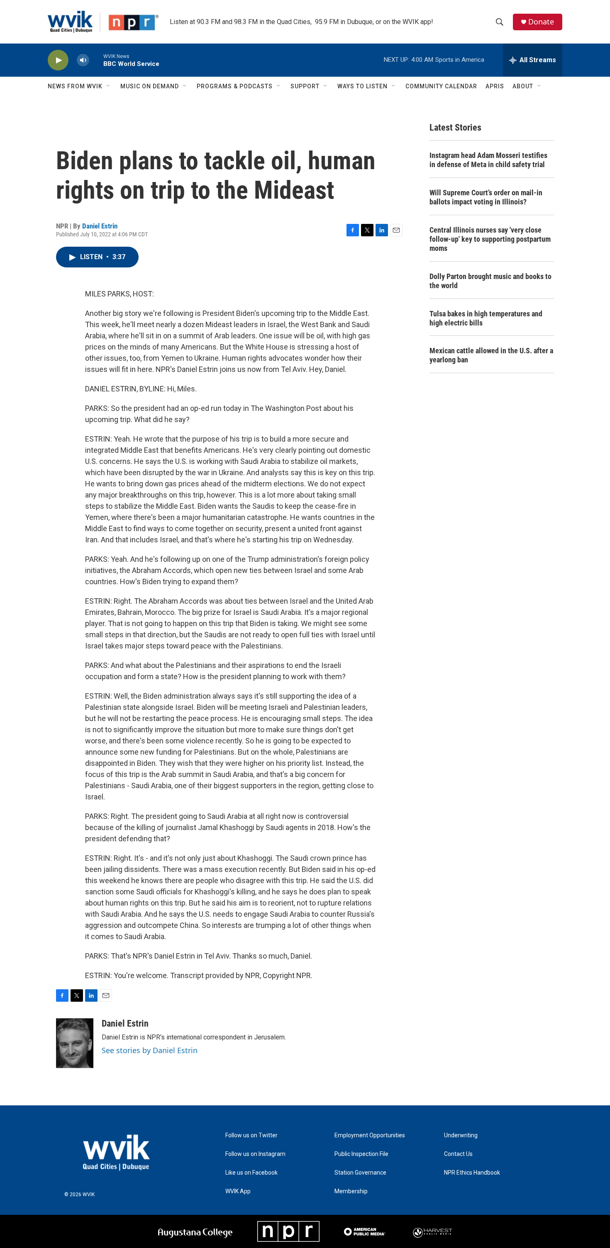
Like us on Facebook (251, 1173)
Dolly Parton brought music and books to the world (490, 281)
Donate (541, 21)
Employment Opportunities (369, 1135)
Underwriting (461, 1135)
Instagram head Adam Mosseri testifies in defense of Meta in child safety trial (488, 160)
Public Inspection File (361, 1154)
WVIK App (238, 1191)
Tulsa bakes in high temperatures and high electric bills (485, 318)
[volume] (83, 60)
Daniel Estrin (99, 226)
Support (305, 86)
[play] (58, 60)
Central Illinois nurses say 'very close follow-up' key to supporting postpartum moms (490, 239)
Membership (351, 1191)
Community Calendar (441, 86)
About (522, 86)
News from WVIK (75, 86)
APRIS (495, 86)
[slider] (96, 60)
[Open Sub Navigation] (108, 86)
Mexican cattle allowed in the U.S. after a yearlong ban (491, 355)
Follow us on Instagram (255, 1154)
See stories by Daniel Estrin (150, 1050)
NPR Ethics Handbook (472, 1173)
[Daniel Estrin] (74, 1043)
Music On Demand (149, 86)
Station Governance (360, 1173)
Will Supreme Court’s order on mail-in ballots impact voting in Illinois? (485, 197)
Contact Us (458, 1154)
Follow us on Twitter (251, 1135)
